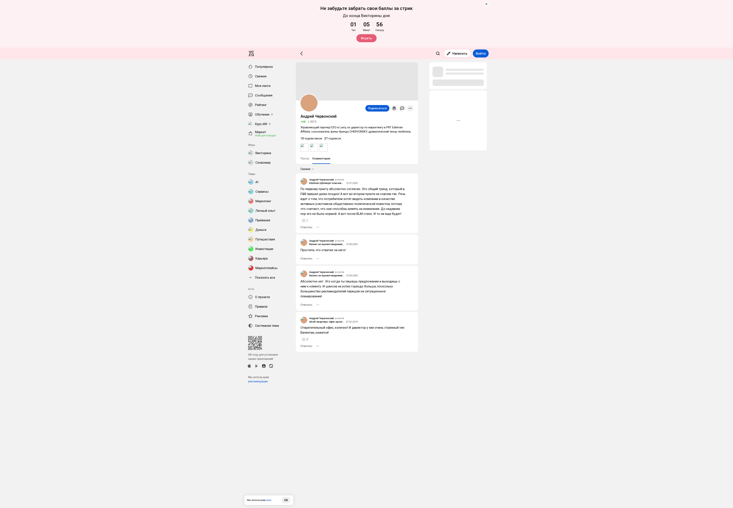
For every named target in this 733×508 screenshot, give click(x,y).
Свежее (305, 169)
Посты (304, 158)
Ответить (306, 227)
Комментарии (321, 158)
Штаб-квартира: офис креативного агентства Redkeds (327, 321)
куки (268, 500)
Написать (459, 53)
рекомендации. (258, 381)
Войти (481, 53)
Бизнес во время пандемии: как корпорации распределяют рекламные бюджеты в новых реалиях (327, 244)
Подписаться (377, 108)
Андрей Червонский (321, 179)
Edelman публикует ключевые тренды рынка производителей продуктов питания (327, 183)
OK (286, 500)
